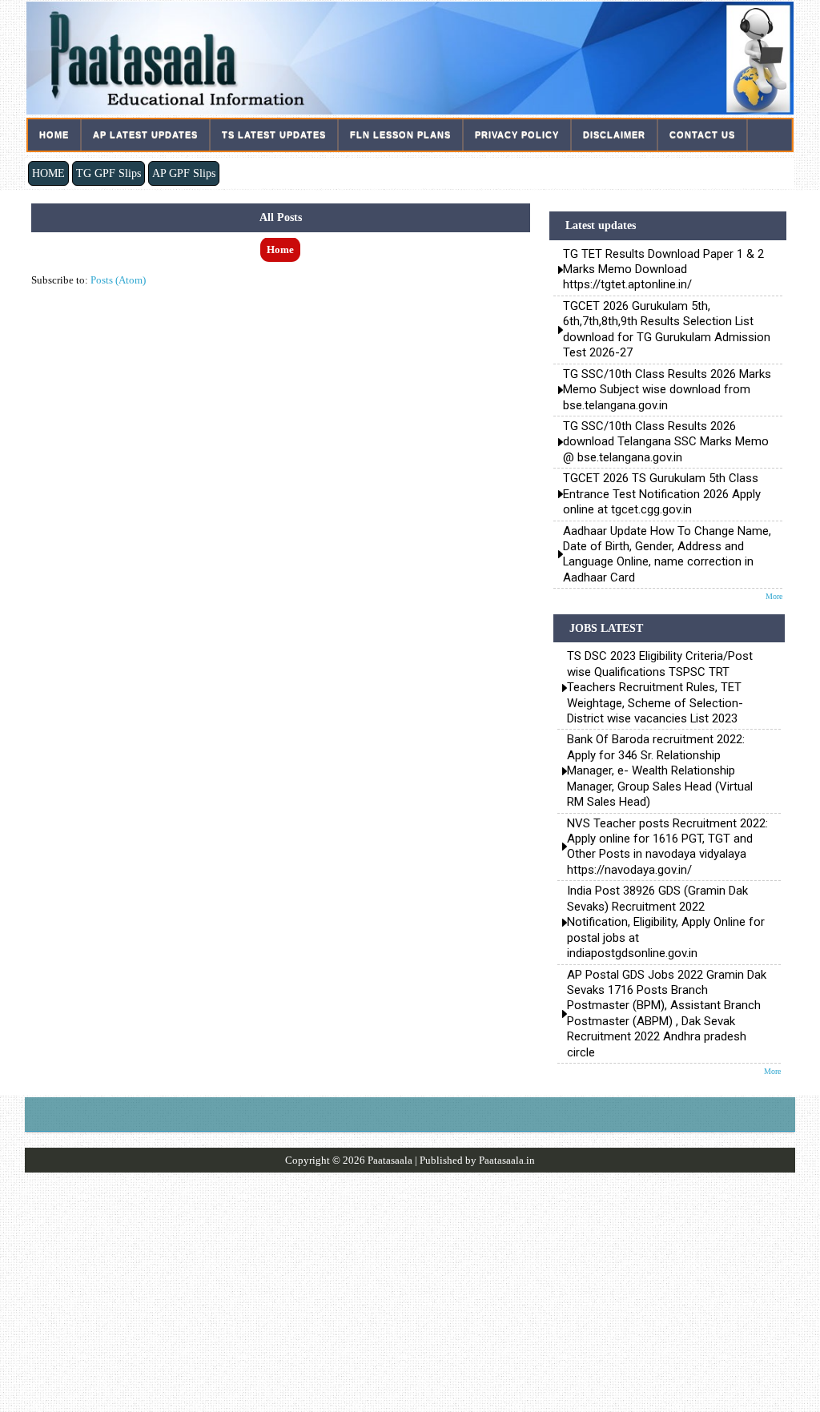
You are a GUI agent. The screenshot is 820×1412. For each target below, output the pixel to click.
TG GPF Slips (108, 173)
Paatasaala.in (507, 1160)
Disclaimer (614, 134)
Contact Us (702, 134)
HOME (48, 173)
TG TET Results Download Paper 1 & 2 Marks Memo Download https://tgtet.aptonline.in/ (663, 269)
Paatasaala (390, 1160)
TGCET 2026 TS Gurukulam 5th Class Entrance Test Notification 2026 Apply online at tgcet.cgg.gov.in (662, 494)
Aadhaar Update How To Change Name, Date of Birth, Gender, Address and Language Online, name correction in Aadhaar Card (667, 554)
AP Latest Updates (145, 134)
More (774, 596)
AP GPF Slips (183, 173)
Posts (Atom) (118, 280)
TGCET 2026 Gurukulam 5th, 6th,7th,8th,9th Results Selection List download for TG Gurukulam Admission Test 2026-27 (666, 329)
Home (54, 134)
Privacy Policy (517, 134)
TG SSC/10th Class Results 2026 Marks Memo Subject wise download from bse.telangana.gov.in (667, 389)
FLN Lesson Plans (400, 134)
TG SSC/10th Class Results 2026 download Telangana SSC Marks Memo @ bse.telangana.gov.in (666, 442)
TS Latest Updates (274, 134)
